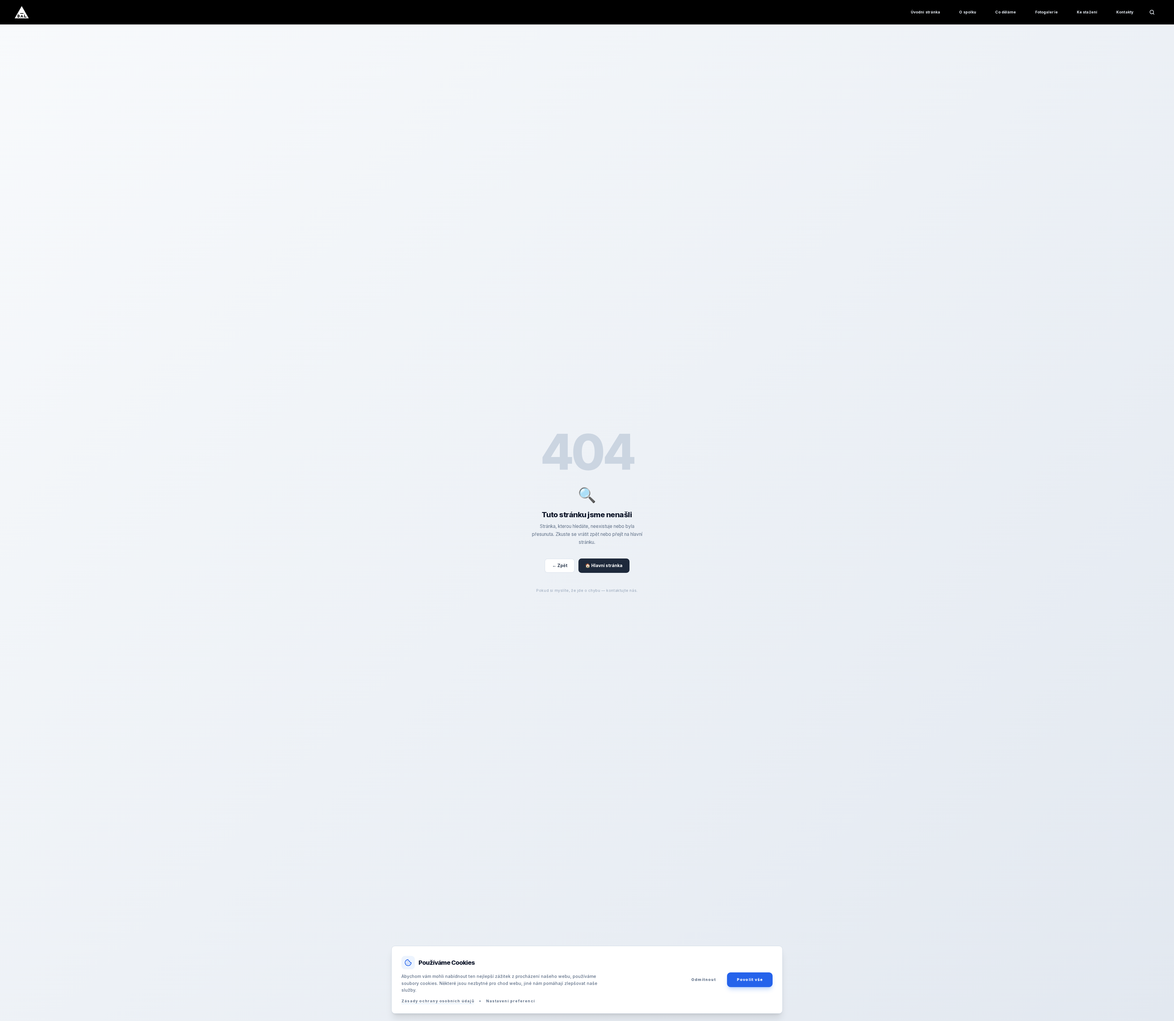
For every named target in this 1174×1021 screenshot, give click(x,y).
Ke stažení (1087, 12)
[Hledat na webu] (1152, 12)
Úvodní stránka (925, 12)
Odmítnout (703, 979)
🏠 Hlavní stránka (603, 565)
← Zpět (559, 565)
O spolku (967, 12)
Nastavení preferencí (510, 1001)
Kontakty (1124, 12)
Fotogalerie (1046, 12)
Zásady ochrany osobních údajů (437, 1001)
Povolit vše (750, 979)
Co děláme (1005, 12)
